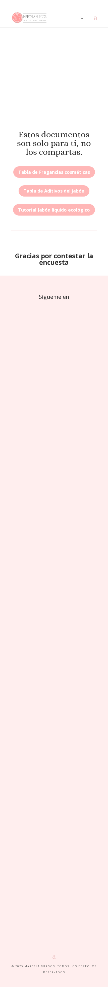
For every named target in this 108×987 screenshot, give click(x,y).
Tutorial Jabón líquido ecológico (54, 210)
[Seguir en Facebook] (34, 307)
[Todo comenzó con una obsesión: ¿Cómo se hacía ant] (54, 396)
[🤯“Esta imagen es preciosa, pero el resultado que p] (54, 715)
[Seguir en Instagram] (64, 307)
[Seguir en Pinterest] (54, 307)
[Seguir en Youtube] (74, 307)
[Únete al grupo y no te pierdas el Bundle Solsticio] (54, 514)
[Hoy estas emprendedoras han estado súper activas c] (54, 485)
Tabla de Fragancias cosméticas (54, 172)
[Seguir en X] (44, 307)
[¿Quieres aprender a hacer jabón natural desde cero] (54, 576)
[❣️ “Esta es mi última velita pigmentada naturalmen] (54, 875)
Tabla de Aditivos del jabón (54, 191)
